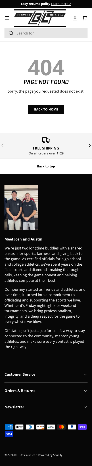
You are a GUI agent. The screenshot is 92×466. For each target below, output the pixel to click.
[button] (85, 18)
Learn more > (61, 4)
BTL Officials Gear (25, 455)
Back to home (46, 109)
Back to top (46, 166)
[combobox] (46, 33)
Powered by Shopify (50, 455)
